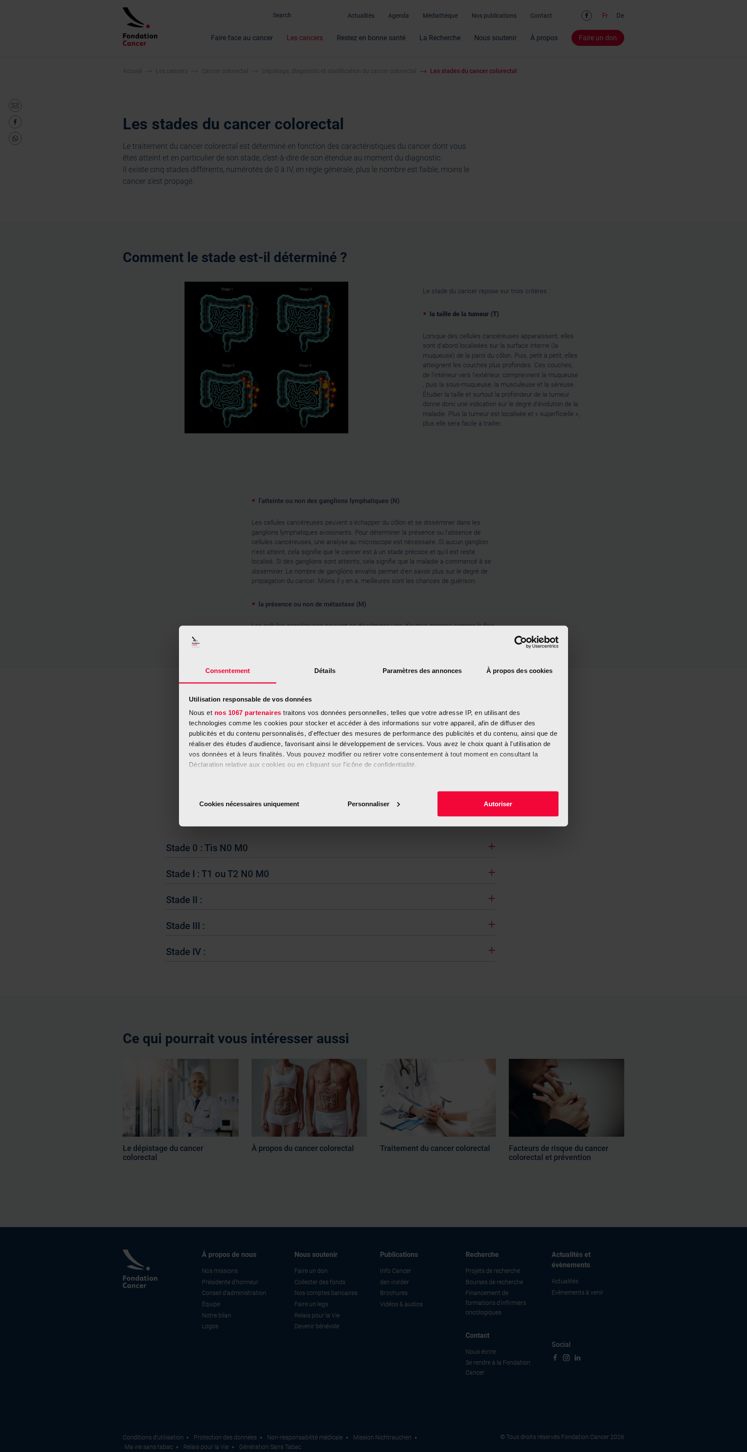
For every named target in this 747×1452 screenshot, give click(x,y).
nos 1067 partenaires (247, 712)
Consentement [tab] (227, 670)
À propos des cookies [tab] (519, 670)
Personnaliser (368, 803)
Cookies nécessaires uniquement (249, 803)
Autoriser (498, 803)
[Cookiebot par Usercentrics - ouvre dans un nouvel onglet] (521, 642)
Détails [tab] (324, 670)
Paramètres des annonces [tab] (422, 670)
